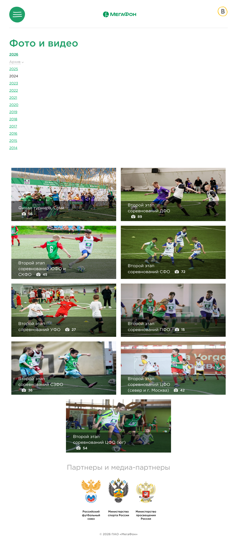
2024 (13, 76)
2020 (13, 105)
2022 (13, 91)
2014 (13, 148)
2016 (13, 134)
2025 (13, 69)
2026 (13, 54)
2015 (13, 141)
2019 (13, 112)
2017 (13, 126)
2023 (13, 83)
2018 (13, 119)
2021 (13, 98)
